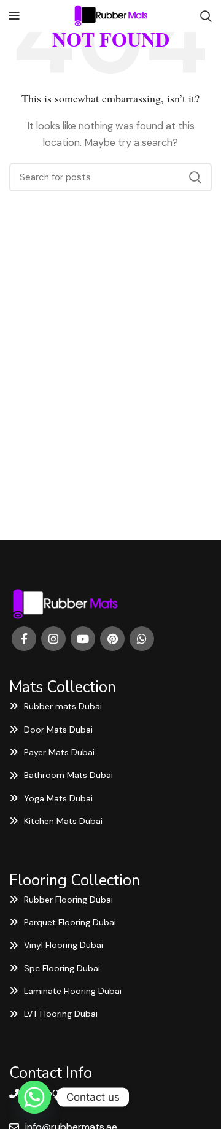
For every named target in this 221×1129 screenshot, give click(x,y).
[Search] (206, 16)
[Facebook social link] (24, 638)
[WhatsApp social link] (142, 638)
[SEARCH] (195, 177)
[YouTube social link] (83, 638)
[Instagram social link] (53, 638)
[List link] (110, 706)
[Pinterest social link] (112, 638)
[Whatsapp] (34, 1097)
